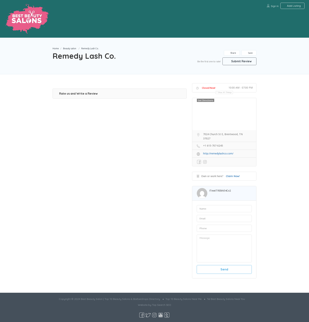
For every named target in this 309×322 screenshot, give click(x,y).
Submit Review (241, 61)
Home (56, 48)
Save (250, 52)
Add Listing (293, 5)
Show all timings (225, 92)
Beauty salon (69, 48)
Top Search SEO (161, 304)
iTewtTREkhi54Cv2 (220, 190)
